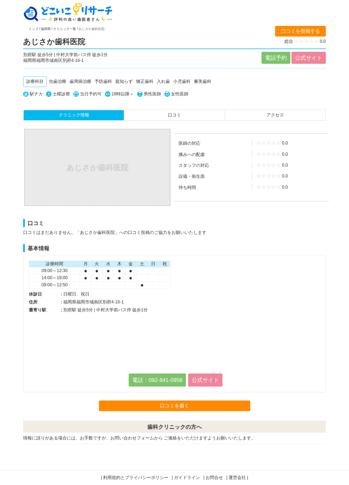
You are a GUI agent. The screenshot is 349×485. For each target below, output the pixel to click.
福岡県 (46, 29)
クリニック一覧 (64, 29)
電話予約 (276, 58)
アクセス (275, 115)
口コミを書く (174, 405)
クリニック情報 (74, 115)
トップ (33, 29)
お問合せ (214, 477)
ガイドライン (187, 477)
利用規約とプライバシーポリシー (136, 477)
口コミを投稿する (300, 31)
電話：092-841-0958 (157, 380)
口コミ (174, 115)
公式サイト (308, 58)
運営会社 (237, 477)
